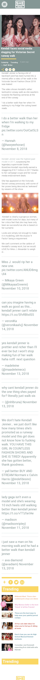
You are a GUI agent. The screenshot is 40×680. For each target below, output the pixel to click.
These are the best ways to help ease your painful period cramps (26, 615)
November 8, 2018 (14, 149)
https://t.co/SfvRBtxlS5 (18, 314)
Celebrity (4, 62)
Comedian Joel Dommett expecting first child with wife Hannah (26, 647)
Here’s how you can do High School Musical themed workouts (26, 636)
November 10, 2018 (15, 288)
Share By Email (13, 69)
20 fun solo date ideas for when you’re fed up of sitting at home (26, 626)
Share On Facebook (6, 69)
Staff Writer (8, 65)
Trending (14, 62)
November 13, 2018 (15, 374)
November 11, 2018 (15, 528)
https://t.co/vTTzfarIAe (18, 513)
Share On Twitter (10, 69)
